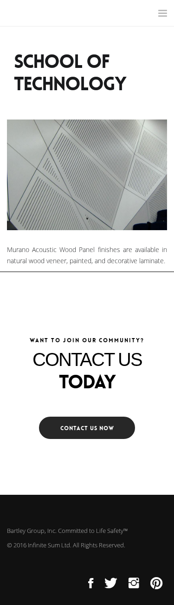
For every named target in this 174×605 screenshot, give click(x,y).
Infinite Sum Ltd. (49, 545)
